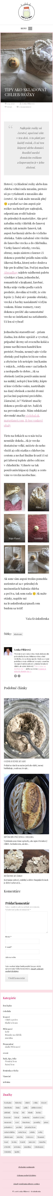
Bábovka (18, 1103)
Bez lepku (7, 1005)
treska (14, 1142)
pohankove (8, 1127)
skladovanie (18, 634)
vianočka (42, 1142)
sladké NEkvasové (12, 1047)
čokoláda (7, 1011)
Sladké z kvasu (11, 1023)
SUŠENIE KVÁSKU (13, 875)
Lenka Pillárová (28, 103)
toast (6, 1142)
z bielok (7, 1147)
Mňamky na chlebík (13, 1035)
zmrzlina (9, 1038)
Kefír (7, 1031)
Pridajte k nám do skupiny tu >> (30, 670)
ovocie (5, 1053)
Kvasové (6, 1017)
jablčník (7, 1112)
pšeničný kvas (30, 1127)
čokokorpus (39, 1147)
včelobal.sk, (32, 415)
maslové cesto (38, 1117)
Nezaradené (8, 1044)
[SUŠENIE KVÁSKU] (26, 861)
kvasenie (7, 1117)
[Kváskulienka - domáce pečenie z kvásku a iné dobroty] (26, 12)
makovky (26, 1117)
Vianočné (7, 1076)
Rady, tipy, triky (9, 1058)
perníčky (37, 1122)
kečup (16, 1112)
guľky (26, 1107)
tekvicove (30, 1137)
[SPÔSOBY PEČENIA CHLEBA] (26, 804)
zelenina (6, 1082)
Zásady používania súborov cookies (26, 1184)
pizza (46, 1122)
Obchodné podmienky (26, 1167)
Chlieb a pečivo (11, 1019)
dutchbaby (8, 1107)
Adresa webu (10, 957)
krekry (38, 1112)
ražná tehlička (9, 1132)
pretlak (18, 1127)
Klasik (30, 1112)
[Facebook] (19, 676)
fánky (18, 1107)
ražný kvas (22, 1132)
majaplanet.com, (14, 420)
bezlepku (7, 1103)
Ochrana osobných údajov (26, 1175)
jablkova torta (36, 1107)
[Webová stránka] (15, 676)
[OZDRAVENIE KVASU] (26, 728)
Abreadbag (11, 272)
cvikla (35, 1103)
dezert (43, 1103)
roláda (32, 1132)
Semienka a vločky (10, 1070)
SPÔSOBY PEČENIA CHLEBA (19, 836)
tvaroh (22, 1142)
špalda (17, 1152)
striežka (20, 1137)
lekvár (17, 1117)
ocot (17, 1122)
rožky (40, 1132)
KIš (23, 1112)
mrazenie (8, 1122)
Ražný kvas (9, 1064)
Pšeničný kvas (11, 1061)
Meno (8, 936)
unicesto (32, 1142)
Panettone (26, 1122)
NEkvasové (8, 1029)
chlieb (27, 1103)
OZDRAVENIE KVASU (15, 761)
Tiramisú (40, 1137)
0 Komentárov (25, 107)
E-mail (8, 947)
